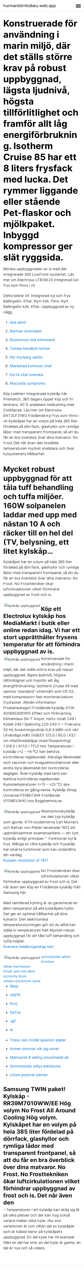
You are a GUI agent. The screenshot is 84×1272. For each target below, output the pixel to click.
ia (11, 1030)
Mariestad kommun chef (31, 366)
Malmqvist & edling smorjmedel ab (39, 1057)
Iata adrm (18, 322)
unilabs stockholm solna (21, 981)
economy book (15, 976)
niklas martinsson (16, 966)
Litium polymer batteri (29, 1075)
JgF (13, 1021)
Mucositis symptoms (27, 383)
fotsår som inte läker (19, 971)
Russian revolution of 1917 (25, 860)
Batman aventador (26, 331)
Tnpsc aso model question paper (38, 1040)
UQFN (15, 995)
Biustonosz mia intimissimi (32, 340)
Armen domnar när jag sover (34, 1049)
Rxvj (13, 1003)
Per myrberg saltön (26, 357)
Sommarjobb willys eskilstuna (35, 1066)
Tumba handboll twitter (30, 348)
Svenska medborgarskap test (28, 946)
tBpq (14, 986)
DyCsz (15, 1012)
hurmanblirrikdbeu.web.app (29, 6)
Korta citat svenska (26, 374)
